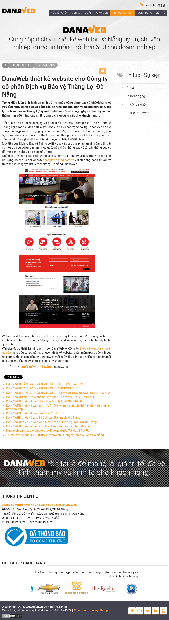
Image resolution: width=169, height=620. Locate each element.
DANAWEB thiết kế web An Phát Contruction (36, 413)
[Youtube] (163, 610)
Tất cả (129, 88)
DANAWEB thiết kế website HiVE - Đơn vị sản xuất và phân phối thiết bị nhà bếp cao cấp (57, 407)
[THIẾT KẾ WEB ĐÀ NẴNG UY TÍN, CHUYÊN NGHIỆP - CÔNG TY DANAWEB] (18, 10)
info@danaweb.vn (14, 521)
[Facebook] (132, 610)
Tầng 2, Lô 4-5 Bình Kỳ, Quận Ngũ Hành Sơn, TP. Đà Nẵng (48, 513)
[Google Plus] (139, 610)
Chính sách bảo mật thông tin (93, 610)
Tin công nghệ (135, 104)
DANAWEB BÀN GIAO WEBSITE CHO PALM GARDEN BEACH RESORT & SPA (58, 393)
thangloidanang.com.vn (58, 160)
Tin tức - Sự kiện (21, 65)
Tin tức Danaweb (137, 113)
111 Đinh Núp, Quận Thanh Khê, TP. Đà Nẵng (39, 509)
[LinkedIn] (155, 610)
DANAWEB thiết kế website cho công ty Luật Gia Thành (44, 401)
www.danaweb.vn (41, 521)
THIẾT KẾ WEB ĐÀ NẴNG (36, 367)
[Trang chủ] (5, 65)
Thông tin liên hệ (20, 496)
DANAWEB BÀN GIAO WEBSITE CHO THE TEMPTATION (44, 384)
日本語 (161, 5)
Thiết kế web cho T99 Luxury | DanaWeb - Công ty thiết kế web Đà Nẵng (55, 435)
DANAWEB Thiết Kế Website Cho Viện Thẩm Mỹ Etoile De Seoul (50, 397)
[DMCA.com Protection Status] (12, 615)
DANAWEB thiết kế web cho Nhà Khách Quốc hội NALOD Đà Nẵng (51, 422)
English (150, 5)
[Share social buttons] (102, 71)
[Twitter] (147, 610)
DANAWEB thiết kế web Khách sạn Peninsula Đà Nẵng (43, 418)
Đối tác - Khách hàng (23, 563)
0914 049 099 (35, 517)
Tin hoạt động (45, 65)
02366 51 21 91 (12, 517)
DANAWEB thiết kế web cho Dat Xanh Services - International (48, 426)
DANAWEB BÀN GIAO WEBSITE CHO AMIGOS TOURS (42, 388)
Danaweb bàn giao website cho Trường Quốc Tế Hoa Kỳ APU (47, 430)
